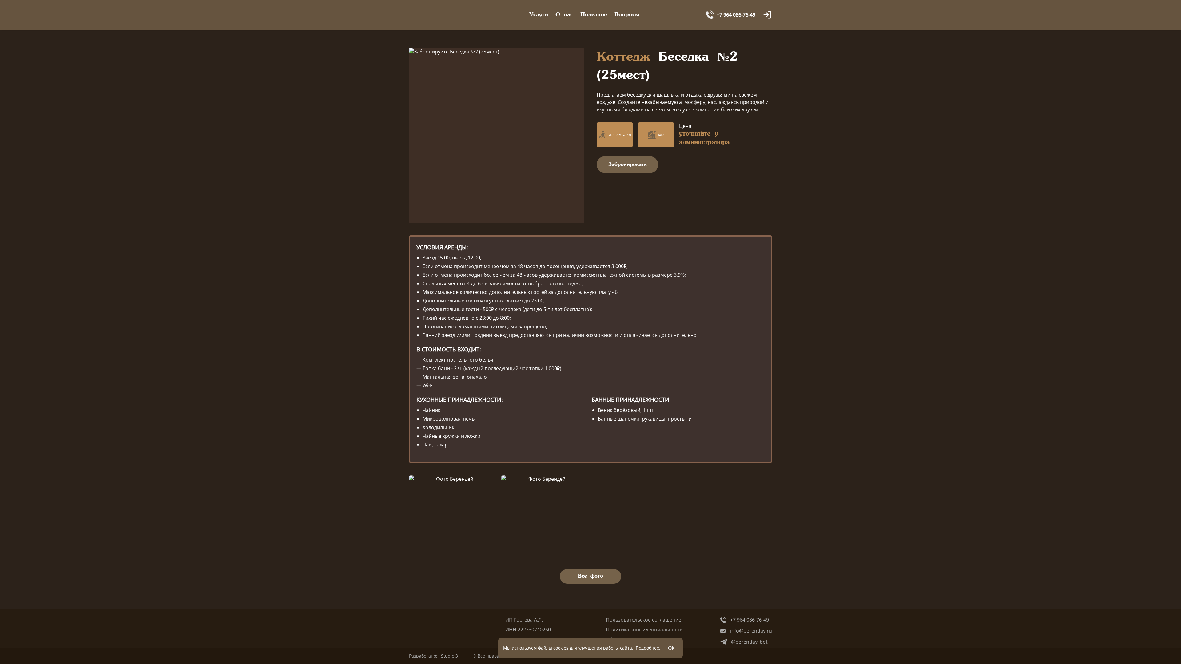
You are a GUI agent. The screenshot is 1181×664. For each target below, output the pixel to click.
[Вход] (767, 14)
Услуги (538, 15)
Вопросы (627, 15)
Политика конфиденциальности (644, 629)
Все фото (590, 576)
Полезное (593, 15)
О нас (564, 15)
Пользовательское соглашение (643, 619)
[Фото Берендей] (452, 512)
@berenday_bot (749, 641)
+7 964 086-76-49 (749, 619)
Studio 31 (450, 656)
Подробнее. (648, 648)
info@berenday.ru (751, 630)
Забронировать (627, 164)
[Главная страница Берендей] (436, 14)
